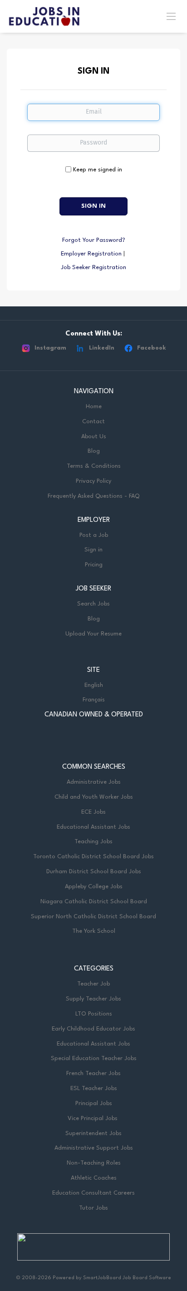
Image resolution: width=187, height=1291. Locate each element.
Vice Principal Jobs (93, 1118)
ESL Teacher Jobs (93, 1088)
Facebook (151, 348)
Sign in (93, 550)
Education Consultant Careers (93, 1193)
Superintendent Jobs (93, 1133)
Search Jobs (93, 604)
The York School (93, 931)
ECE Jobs (93, 812)
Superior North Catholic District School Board (93, 917)
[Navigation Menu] (171, 16)
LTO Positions (93, 1014)
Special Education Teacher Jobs (94, 1058)
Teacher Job (93, 984)
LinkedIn (101, 348)
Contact (93, 422)
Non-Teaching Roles (94, 1163)
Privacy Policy (93, 481)
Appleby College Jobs (94, 887)
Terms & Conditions (94, 466)
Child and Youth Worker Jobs (93, 797)
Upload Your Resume (93, 634)
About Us (93, 437)
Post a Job (93, 535)
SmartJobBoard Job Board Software (127, 1278)
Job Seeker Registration (93, 267)
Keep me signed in (97, 170)
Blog (94, 451)
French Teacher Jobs (93, 1073)
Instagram (50, 348)
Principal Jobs (93, 1103)
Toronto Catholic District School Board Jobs (93, 857)
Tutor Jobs (93, 1208)
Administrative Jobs (94, 782)
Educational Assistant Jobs (93, 827)
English (93, 685)
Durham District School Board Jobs (93, 872)
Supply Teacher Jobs (93, 999)
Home (94, 407)
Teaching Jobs (93, 842)
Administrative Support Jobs (93, 1148)
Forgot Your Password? (93, 240)
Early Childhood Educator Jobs (93, 1029)
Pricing (94, 565)
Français (94, 700)
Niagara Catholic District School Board (93, 902)
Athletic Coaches (94, 1178)
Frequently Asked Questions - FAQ (93, 496)
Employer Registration (91, 254)
